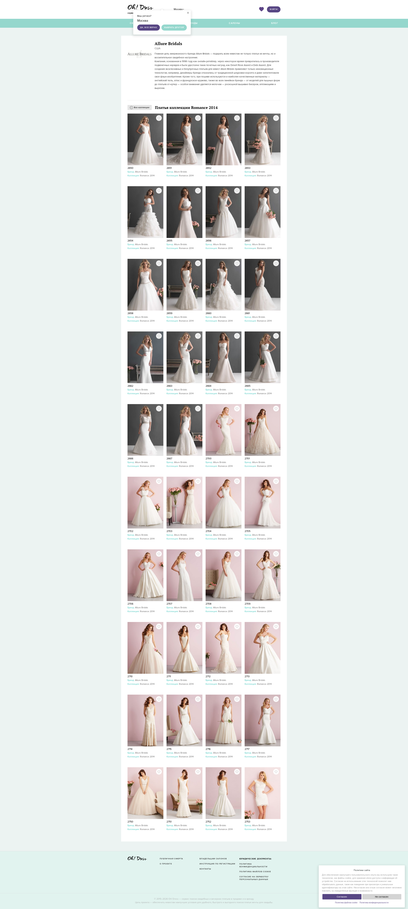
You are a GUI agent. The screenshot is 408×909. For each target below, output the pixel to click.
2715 (169, 749)
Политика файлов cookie (346, 903)
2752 (208, 821)
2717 (247, 749)
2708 (208, 603)
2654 (130, 240)
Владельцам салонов (213, 859)
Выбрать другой (174, 27)
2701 (247, 458)
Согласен (342, 896)
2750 (130, 821)
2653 (247, 168)
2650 (130, 168)
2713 (247, 676)
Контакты (205, 869)
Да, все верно (148, 27)
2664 (208, 386)
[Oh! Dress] (137, 859)
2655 (169, 240)
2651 (169, 168)
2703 (169, 531)
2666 (130, 458)
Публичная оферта (171, 859)
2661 (247, 313)
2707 (169, 603)
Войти (274, 9)
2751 (169, 821)
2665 (247, 386)
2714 (129, 749)
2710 (130, 676)
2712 (208, 676)
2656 (208, 240)
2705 (247, 531)
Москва (178, 9)
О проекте (166, 864)
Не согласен (381, 896)
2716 (208, 749)
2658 (130, 313)
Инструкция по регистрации (217, 864)
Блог (274, 23)
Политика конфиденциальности (374, 903)
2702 (130, 531)
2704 (208, 531)
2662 (130, 386)
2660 (208, 313)
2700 (208, 458)
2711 (169, 676)
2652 (208, 168)
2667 (169, 458)
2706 (130, 603)
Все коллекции (141, 107)
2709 (247, 603)
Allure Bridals (141, 171)
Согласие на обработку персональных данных (254, 878)
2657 (247, 240)
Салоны (234, 23)
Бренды (192, 23)
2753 (247, 821)
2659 (169, 313)
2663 (169, 386)
